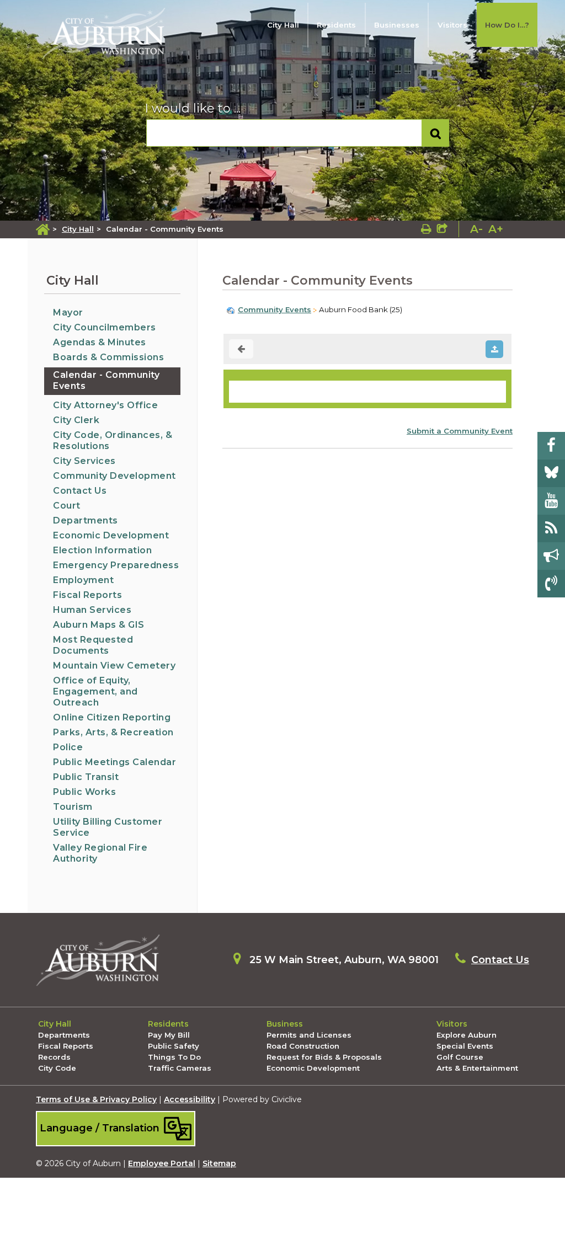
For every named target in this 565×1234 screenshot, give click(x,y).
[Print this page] (426, 229)
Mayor (68, 312)
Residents (336, 24)
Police (68, 747)
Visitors (452, 24)
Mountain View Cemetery (114, 665)
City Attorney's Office (105, 405)
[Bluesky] (551, 473)
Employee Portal (161, 1163)
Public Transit (86, 777)
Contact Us (79, 490)
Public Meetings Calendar (114, 762)
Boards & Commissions (108, 357)
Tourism (73, 807)
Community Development (114, 476)
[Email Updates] (551, 556)
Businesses (396, 24)
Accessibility (189, 1099)
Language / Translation (101, 1127)
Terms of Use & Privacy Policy (96, 1099)
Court (67, 505)
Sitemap (219, 1163)
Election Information (102, 550)
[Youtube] (551, 501)
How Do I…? (507, 24)
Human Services (92, 610)
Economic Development (111, 535)
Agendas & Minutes (99, 342)
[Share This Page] (442, 228)
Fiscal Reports (87, 595)
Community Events (274, 309)
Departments (85, 520)
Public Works (84, 792)
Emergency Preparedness (116, 565)
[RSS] (551, 528)
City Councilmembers (104, 327)
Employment (83, 580)
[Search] (435, 133)
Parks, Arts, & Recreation (113, 732)
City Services (84, 461)
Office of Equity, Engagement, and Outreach (95, 691)
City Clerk (76, 420)
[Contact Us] (551, 583)
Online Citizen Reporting (111, 717)
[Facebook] (551, 446)
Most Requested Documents (93, 645)
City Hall (283, 24)
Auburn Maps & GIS (99, 624)
